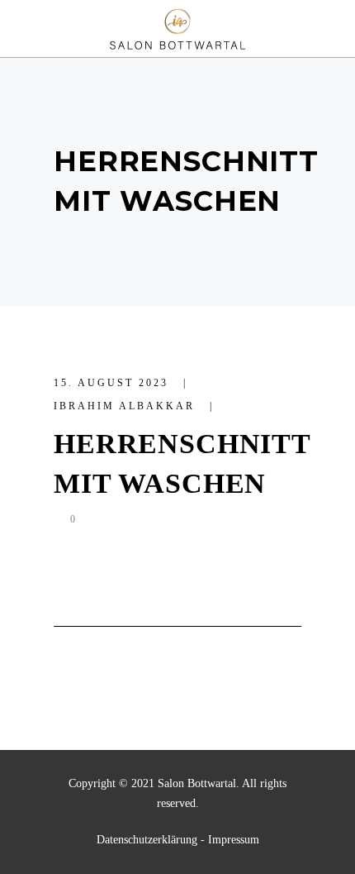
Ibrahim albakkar (127, 406)
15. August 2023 (113, 383)
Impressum (233, 839)
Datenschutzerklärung (147, 839)
